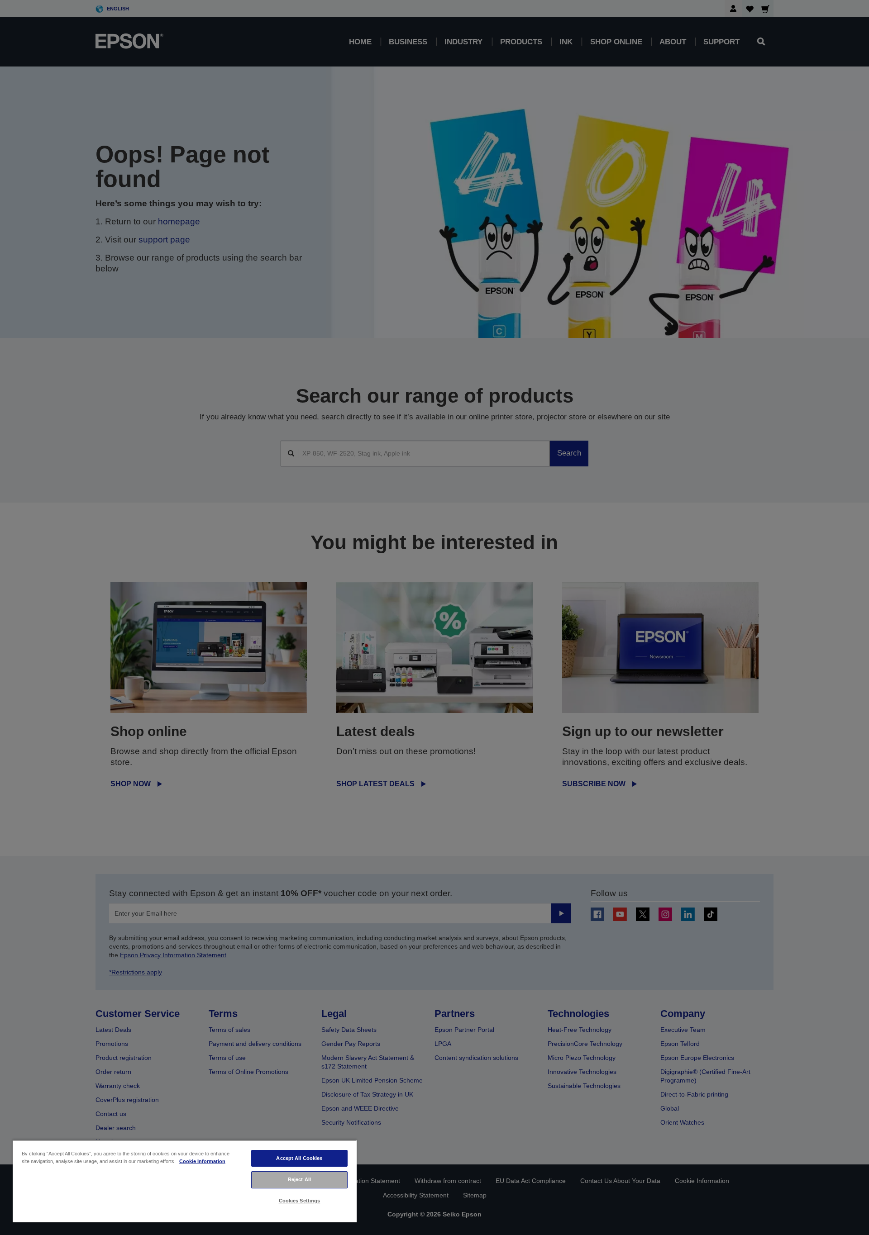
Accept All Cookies (299, 1158)
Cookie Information (202, 1161)
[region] (185, 1181)
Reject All (299, 1179)
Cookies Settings (299, 1200)
